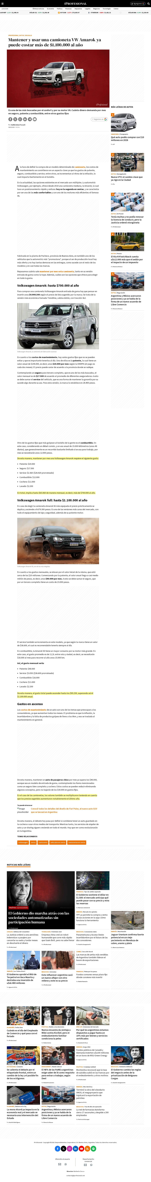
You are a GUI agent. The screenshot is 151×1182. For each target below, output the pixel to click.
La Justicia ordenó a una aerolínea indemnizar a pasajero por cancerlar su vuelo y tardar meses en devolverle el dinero (22, 939)
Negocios (96, 9)
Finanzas (68, 9)
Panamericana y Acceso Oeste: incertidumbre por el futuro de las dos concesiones (92, 937)
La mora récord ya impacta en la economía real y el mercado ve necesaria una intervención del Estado (23, 1114)
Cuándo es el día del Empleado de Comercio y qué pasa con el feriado (22, 1033)
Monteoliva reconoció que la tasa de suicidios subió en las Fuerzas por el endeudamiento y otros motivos (92, 1073)
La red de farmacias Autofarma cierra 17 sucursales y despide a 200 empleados (92, 1112)
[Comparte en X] (15, 119)
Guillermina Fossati (18, 125)
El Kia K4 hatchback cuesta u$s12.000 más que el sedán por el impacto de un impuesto (127, 259)
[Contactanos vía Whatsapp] (65, 1164)
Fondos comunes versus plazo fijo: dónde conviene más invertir (92, 976)
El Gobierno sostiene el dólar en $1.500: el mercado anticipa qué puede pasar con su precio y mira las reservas (92, 899)
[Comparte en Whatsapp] (20, 119)
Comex (116, 9)
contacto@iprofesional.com (75, 1176)
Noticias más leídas (19, 864)
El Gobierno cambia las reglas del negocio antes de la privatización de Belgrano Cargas (126, 1074)
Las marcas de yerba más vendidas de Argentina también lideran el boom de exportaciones (92, 957)
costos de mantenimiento (33, 709)
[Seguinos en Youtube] (81, 1149)
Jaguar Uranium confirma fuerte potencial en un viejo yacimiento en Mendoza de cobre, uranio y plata (127, 939)
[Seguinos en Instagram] (69, 1149)
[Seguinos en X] (63, 1149)
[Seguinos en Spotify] (93, 1149)
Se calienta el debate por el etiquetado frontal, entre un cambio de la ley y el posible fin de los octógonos (22, 1074)
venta (33, 842)
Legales (87, 9)
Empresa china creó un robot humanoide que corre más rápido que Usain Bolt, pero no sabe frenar (58, 937)
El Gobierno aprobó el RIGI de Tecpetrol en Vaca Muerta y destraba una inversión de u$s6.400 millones (21, 979)
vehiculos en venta (57, 842)
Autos (21, 35)
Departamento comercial (88, 1160)
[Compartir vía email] (35, 119)
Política (59, 9)
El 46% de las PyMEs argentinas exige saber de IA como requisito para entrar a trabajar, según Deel (58, 1074)
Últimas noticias (38, 9)
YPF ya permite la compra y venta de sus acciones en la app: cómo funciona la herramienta (91, 917)
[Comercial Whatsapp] (91, 1165)
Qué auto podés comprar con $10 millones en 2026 (127, 139)
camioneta (43, 842)
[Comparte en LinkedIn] (25, 119)
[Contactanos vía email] (59, 1164)
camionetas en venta (76, 842)
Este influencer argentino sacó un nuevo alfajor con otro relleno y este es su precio (57, 977)
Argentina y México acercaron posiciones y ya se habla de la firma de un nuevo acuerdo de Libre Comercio (126, 300)
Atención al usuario (62, 1159)
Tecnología (107, 9)
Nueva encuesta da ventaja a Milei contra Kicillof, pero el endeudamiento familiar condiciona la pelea (56, 1034)
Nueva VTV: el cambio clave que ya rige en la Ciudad (127, 178)
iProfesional (13, 35)
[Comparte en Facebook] (10, 119)
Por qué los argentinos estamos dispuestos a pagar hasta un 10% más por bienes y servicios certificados (92, 1034)
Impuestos (78, 9)
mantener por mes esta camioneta (57, 271)
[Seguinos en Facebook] (57, 1149)
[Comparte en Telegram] (30, 119)
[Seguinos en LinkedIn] (75, 1149)
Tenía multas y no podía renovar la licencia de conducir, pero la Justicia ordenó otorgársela (127, 219)
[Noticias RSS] (87, 1149)
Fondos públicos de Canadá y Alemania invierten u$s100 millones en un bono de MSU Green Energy (92, 1053)
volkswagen (23, 842)
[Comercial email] (85, 1165)
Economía (50, 9)
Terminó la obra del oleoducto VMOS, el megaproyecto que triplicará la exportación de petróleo (90, 1094)
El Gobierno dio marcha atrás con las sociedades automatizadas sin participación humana (38, 918)
